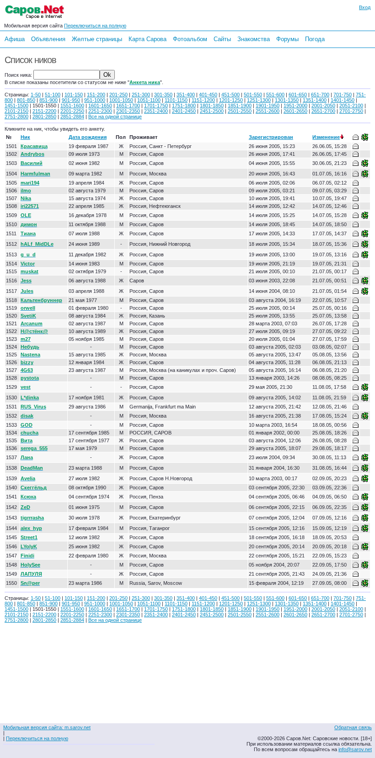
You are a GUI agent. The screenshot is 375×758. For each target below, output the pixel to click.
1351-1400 (315, 100)
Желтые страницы (97, 39)
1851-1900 (240, 105)
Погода (315, 39)
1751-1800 (184, 105)
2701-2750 (351, 111)
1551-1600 (72, 105)
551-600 (275, 94)
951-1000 (94, 100)
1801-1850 (212, 105)
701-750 (342, 94)
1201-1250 (231, 100)
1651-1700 (128, 105)
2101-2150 (16, 111)
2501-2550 (240, 111)
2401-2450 (184, 111)
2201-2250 (72, 111)
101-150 (73, 94)
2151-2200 (44, 111)
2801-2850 (44, 116)
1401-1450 (342, 100)
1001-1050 (121, 100)
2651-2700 (323, 111)
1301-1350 (287, 100)
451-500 (230, 94)
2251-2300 (100, 111)
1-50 (36, 94)
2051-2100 (351, 105)
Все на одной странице (115, 116)
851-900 (48, 100)
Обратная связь (353, 727)
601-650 (298, 94)
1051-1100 (149, 100)
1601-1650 (100, 105)
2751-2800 (16, 116)
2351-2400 (156, 111)
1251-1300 (259, 100)
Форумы (287, 39)
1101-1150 (176, 100)
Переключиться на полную (95, 25)
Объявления (48, 39)
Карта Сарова (147, 39)
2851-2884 (72, 116)
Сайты (222, 39)
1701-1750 (156, 105)
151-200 (96, 94)
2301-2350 (128, 111)
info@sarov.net (355, 749)
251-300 (141, 94)
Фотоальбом (190, 39)
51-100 (52, 94)
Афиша (15, 39)
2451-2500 (212, 111)
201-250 (118, 94)
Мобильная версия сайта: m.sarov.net (47, 727)
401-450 (208, 94)
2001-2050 (323, 105)
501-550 (253, 94)
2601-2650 (295, 111)
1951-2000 (295, 105)
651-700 (320, 94)
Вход (364, 7)
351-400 (186, 94)
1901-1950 (267, 105)
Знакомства (253, 39)
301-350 (163, 94)
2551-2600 (267, 111)
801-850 (26, 100)
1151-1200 (203, 100)
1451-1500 (16, 105)
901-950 (71, 100)
